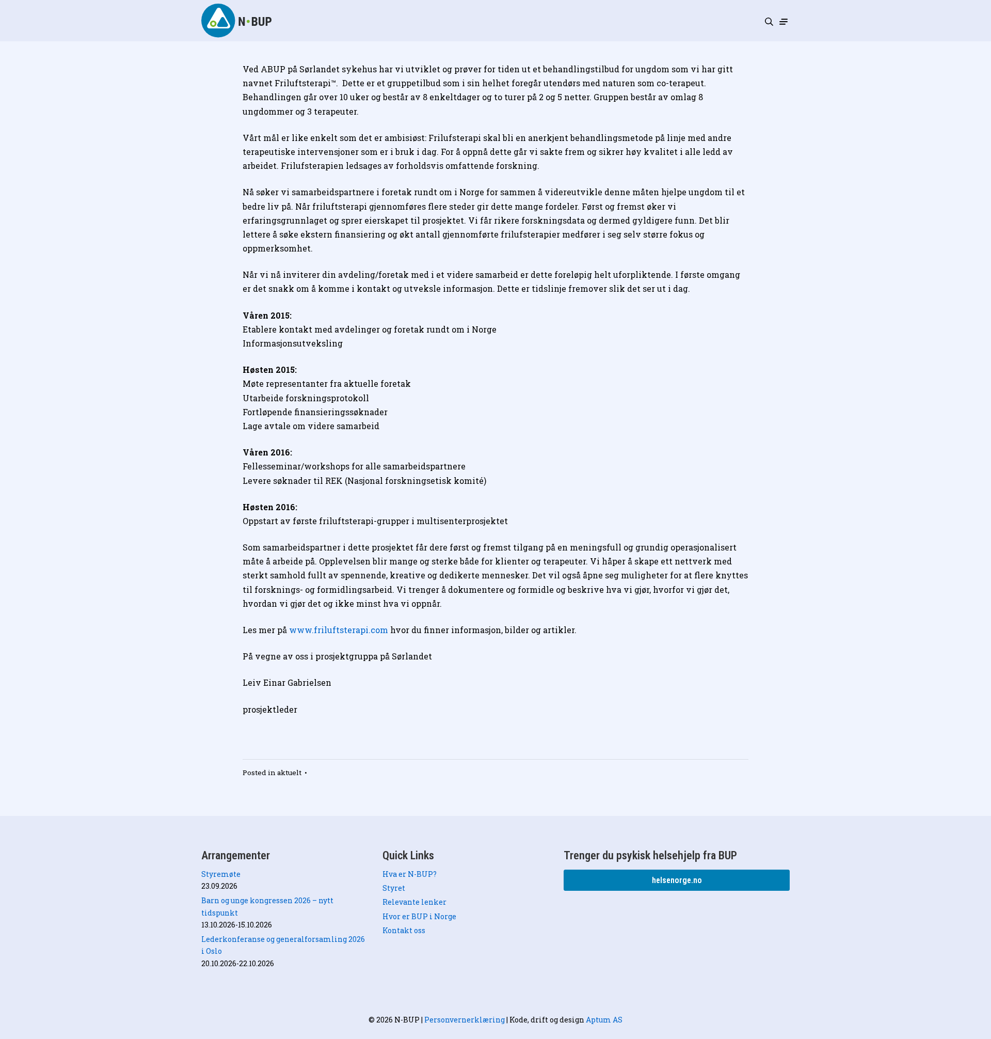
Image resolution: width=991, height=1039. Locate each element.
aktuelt (289, 772)
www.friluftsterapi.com (338, 629)
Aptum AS (604, 1020)
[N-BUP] (237, 20)
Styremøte (221, 874)
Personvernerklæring (464, 1020)
